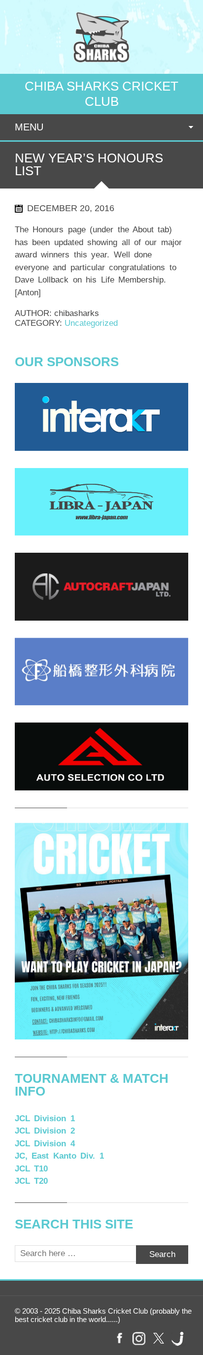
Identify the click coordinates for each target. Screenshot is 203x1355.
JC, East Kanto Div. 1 (59, 1156)
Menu (29, 127)
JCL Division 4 (45, 1143)
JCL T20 (31, 1181)
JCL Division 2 (45, 1130)
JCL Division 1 (45, 1118)
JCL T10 (31, 1168)
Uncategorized (91, 323)
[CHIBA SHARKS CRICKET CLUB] (101, 65)
